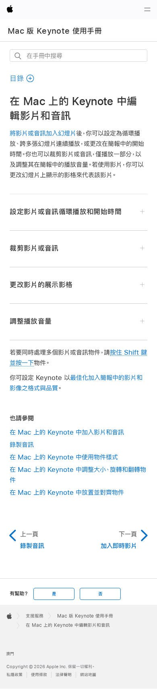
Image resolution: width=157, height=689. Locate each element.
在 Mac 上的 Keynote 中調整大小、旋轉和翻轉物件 (78, 474)
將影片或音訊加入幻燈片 (43, 133)
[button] (22, 78)
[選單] (147, 9)
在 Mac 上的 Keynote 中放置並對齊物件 (67, 492)
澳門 (10, 654)
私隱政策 (14, 675)
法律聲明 (64, 675)
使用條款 (39, 675)
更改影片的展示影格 (41, 285)
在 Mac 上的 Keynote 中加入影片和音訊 (67, 432)
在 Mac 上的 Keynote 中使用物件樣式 (64, 456)
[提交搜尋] (18, 56)
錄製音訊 (22, 444)
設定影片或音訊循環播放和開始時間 (65, 211)
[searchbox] (78, 55)
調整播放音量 (31, 321)
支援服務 (34, 616)
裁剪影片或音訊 (34, 248)
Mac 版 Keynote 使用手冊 (55, 31)
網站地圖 (88, 675)
